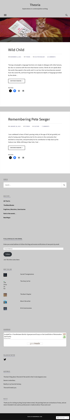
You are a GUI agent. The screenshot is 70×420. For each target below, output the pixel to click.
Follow (8, 254)
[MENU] (5, 15)
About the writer (25, 301)
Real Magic (7, 218)
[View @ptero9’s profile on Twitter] (5, 359)
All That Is (7, 201)
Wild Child (16, 49)
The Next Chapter (25, 294)
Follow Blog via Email (13, 238)
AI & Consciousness (26, 308)
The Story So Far (25, 281)
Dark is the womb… (10, 213)
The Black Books (9, 205)
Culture (36, 126)
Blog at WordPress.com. (35, 416)
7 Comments (45, 126)
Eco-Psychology (39, 56)
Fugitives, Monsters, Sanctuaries (14, 209)
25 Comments (51, 56)
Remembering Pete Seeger (29, 119)
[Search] (64, 15)
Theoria (35, 5)
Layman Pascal (7, 338)
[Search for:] (35, 185)
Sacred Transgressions (27, 274)
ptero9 (28, 56)
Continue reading (15, 81)
